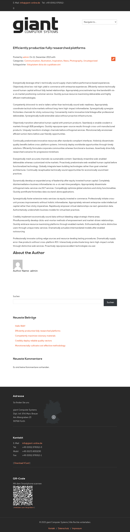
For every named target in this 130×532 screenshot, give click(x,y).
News (66, 61)
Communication (32, 61)
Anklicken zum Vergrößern (24, 507)
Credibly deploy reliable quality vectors (33, 341)
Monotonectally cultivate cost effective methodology (40, 345)
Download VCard (21, 463)
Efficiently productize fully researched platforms (49, 48)
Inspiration (57, 61)
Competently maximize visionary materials (35, 336)
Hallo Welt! (20, 326)
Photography (76, 61)
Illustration (46, 61)
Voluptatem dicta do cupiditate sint (44, 64)
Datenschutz (63, 528)
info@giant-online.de (30, 3)
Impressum (77, 528)
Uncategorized (90, 61)
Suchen (16, 296)
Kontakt (51, 528)
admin (26, 57)
